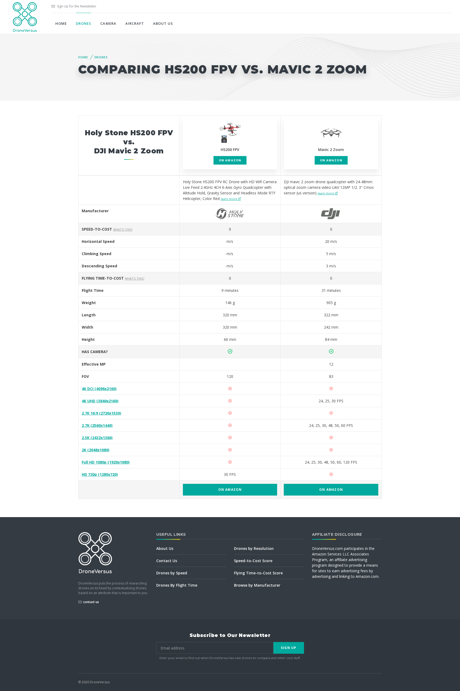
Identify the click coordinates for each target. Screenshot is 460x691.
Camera (108, 23)
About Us (163, 23)
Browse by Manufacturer (257, 585)
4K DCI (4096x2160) (99, 388)
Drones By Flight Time (176, 585)
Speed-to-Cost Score (253, 560)
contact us (91, 602)
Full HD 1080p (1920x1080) (106, 462)
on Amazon (230, 160)
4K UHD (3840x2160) (100, 400)
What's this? (123, 229)
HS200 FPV (230, 149)
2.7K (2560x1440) (97, 425)
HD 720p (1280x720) (100, 474)
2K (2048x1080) (95, 449)
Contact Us (166, 560)
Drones (83, 23)
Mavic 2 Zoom (331, 149)
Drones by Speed (171, 572)
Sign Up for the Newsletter (76, 6)
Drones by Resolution (254, 548)
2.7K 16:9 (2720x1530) (101, 413)
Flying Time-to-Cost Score (258, 572)
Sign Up (288, 647)
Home (61, 23)
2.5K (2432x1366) (97, 437)
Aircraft (134, 23)
